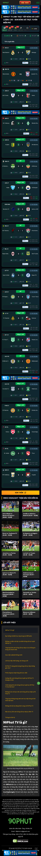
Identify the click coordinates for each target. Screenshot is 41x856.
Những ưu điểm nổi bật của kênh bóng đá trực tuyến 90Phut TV (20, 642)
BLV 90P (35, 35)
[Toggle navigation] (37, 2)
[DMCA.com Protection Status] (20, 841)
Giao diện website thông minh (13, 655)
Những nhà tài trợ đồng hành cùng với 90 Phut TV (19, 706)
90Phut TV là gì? (9, 630)
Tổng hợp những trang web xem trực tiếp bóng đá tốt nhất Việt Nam (20, 699)
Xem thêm (19, 492)
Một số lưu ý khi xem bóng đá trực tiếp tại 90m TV (19, 712)
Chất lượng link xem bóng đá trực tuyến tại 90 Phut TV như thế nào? (19, 686)
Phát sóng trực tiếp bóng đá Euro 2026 (16, 673)
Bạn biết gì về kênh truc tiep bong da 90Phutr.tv (18, 636)
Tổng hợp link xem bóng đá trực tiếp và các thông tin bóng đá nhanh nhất (20, 648)
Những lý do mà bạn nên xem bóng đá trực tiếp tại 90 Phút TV (20, 693)
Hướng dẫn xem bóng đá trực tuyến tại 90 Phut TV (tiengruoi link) (19, 679)
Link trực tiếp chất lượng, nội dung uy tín (16, 661)
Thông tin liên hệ (10, 717)
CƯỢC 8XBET (25, 2)
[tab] (4, 28)
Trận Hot (22, 35)
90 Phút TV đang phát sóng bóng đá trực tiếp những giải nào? (20, 667)
